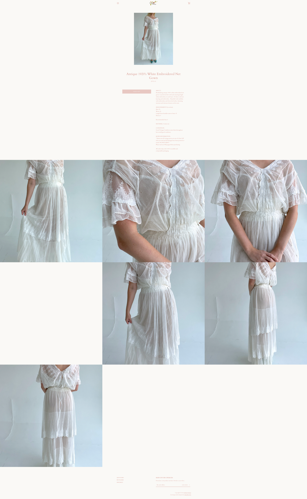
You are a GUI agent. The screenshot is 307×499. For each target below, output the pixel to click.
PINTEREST (120, 482)
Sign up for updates (164, 478)
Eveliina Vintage (187, 492)
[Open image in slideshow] (153, 39)
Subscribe (185, 485)
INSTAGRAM (120, 480)
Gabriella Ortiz (187, 495)
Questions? (120, 477)
